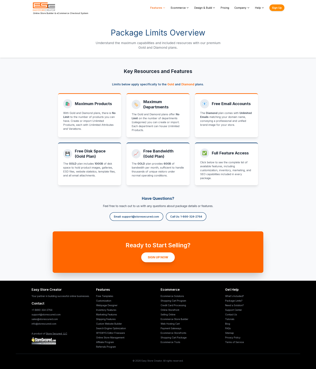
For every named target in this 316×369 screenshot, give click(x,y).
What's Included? (234, 296)
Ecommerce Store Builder (174, 319)
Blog (227, 323)
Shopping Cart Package (174, 337)
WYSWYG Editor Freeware (110, 333)
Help (258, 7)
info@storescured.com (44, 323)
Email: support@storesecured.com (136, 216)
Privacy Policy (232, 337)
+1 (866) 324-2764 (42, 309)
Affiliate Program (105, 342)
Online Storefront (170, 309)
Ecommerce (178, 7)
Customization (103, 300)
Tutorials (229, 319)
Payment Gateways (171, 328)
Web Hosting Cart (170, 323)
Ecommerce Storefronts (173, 333)
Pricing (225, 7)
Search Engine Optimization (111, 328)
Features (156, 7)
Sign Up (277, 7)
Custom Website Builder (109, 323)
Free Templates (104, 296)
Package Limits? (233, 300)
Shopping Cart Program (173, 300)
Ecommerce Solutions (172, 296)
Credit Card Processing (173, 305)
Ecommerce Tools (170, 342)
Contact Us (231, 314)
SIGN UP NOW (158, 257)
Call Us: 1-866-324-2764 (186, 216)
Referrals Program (106, 346)
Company (240, 7)
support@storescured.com (46, 314)
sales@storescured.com (45, 319)
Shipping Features (106, 319)
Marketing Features (106, 314)
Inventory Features (106, 309)
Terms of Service (234, 342)
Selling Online (168, 314)
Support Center (233, 309)
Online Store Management (110, 337)
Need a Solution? (234, 305)
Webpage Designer (107, 305)
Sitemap (229, 333)
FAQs (228, 328)
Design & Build (203, 7)
